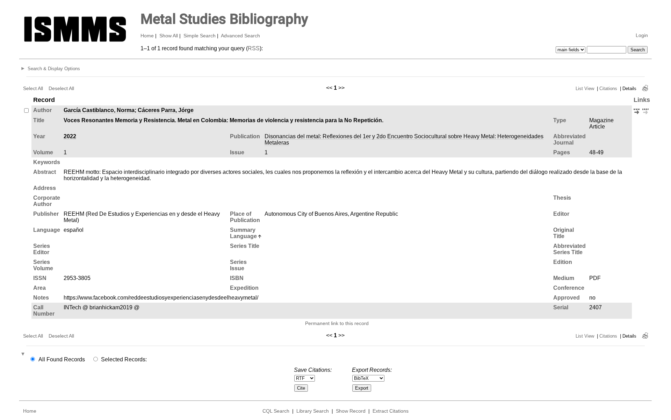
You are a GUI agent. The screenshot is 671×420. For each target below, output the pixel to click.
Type (559, 120)
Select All (33, 88)
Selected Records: (124, 359)
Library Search (312, 411)
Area (39, 288)
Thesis (562, 198)
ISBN (237, 278)
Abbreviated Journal (569, 139)
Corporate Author (46, 201)
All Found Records (61, 359)
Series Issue (238, 265)
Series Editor (41, 249)
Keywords (46, 162)
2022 (70, 136)
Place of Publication (245, 217)
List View (585, 88)
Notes (41, 298)
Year (39, 136)
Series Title (244, 246)
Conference (568, 288)
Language (46, 230)
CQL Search (275, 411)
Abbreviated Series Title (569, 249)
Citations (608, 88)
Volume (43, 152)
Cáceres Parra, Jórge (166, 110)
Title (38, 120)
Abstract (44, 172)
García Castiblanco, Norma (99, 110)
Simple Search (199, 35)
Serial (560, 307)
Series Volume (43, 265)
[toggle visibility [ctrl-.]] (23, 354)
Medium (563, 278)
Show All (168, 35)
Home (147, 35)
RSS (254, 48)
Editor (561, 214)
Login (642, 35)
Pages (561, 152)
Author (42, 110)
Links (642, 99)
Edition (562, 262)
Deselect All (61, 88)
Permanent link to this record (337, 323)
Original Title (563, 233)
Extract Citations (391, 411)
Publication (245, 136)
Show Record (351, 411)
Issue (237, 152)
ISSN (39, 278)
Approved (566, 298)
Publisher (46, 214)
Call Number (44, 310)
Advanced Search (240, 35)
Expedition (244, 288)
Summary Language (243, 233)
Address (44, 188)
